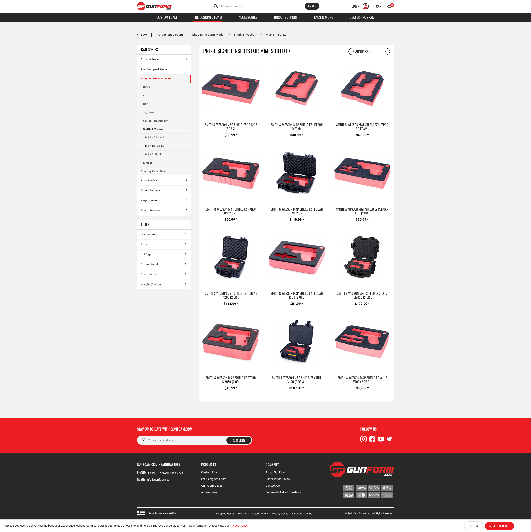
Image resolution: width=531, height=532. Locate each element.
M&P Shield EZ (155, 146)
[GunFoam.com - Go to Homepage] (154, 6)
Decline (474, 525)
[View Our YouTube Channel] (381, 441)
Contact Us (273, 485)
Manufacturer (149, 234)
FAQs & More (149, 200)
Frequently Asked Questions (284, 492)
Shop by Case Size (153, 171)
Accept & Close (499, 525)
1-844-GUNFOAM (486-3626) (165, 473)
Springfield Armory (155, 120)
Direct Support (150, 190)
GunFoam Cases (212, 485)
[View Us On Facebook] (372, 441)
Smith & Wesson (153, 129)
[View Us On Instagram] (363, 441)
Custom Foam (150, 59)
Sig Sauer (149, 112)
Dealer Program (151, 210)
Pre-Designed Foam (154, 69)
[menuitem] (266, 6)
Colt (146, 95)
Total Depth (148, 274)
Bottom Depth (150, 264)
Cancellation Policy (278, 479)
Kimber (147, 162)
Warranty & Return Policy (253, 513)
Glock (147, 87)
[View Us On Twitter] (389, 441)
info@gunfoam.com (159, 479)
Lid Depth (147, 254)
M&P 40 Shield (154, 137)
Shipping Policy (225, 513)
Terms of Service (302, 513)
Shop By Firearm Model (156, 78)
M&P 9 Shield (154, 154)
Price (144, 244)
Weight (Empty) (151, 284)
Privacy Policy (280, 513)
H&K (146, 103)
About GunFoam (276, 472)
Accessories (149, 180)
